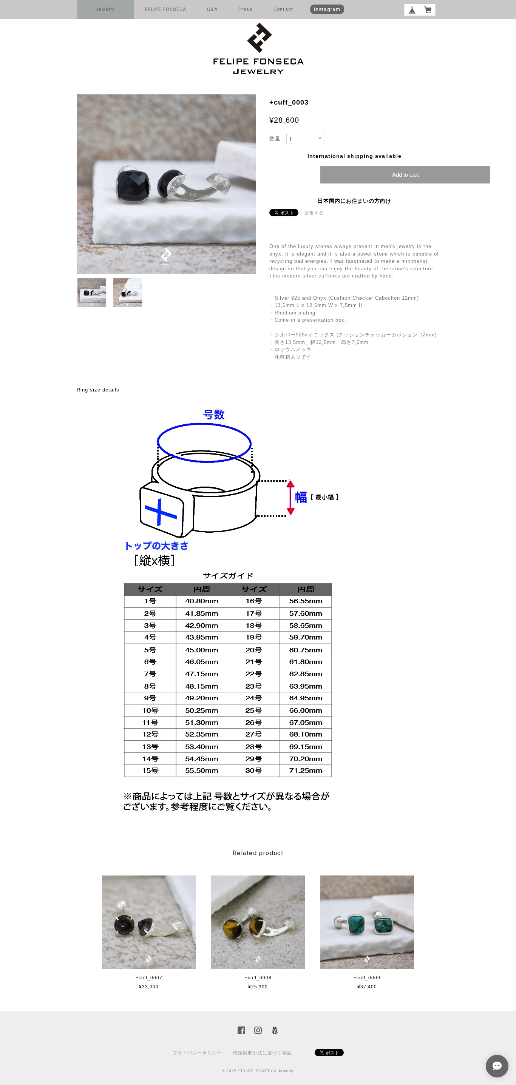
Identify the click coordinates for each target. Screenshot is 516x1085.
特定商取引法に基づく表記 (262, 1053)
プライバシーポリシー (197, 1053)
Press (245, 9)
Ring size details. (99, 390)
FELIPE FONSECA (165, 9)
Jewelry (105, 9)
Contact (283, 9)
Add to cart (405, 174)
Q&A (212, 9)
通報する (314, 213)
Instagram (327, 9)
